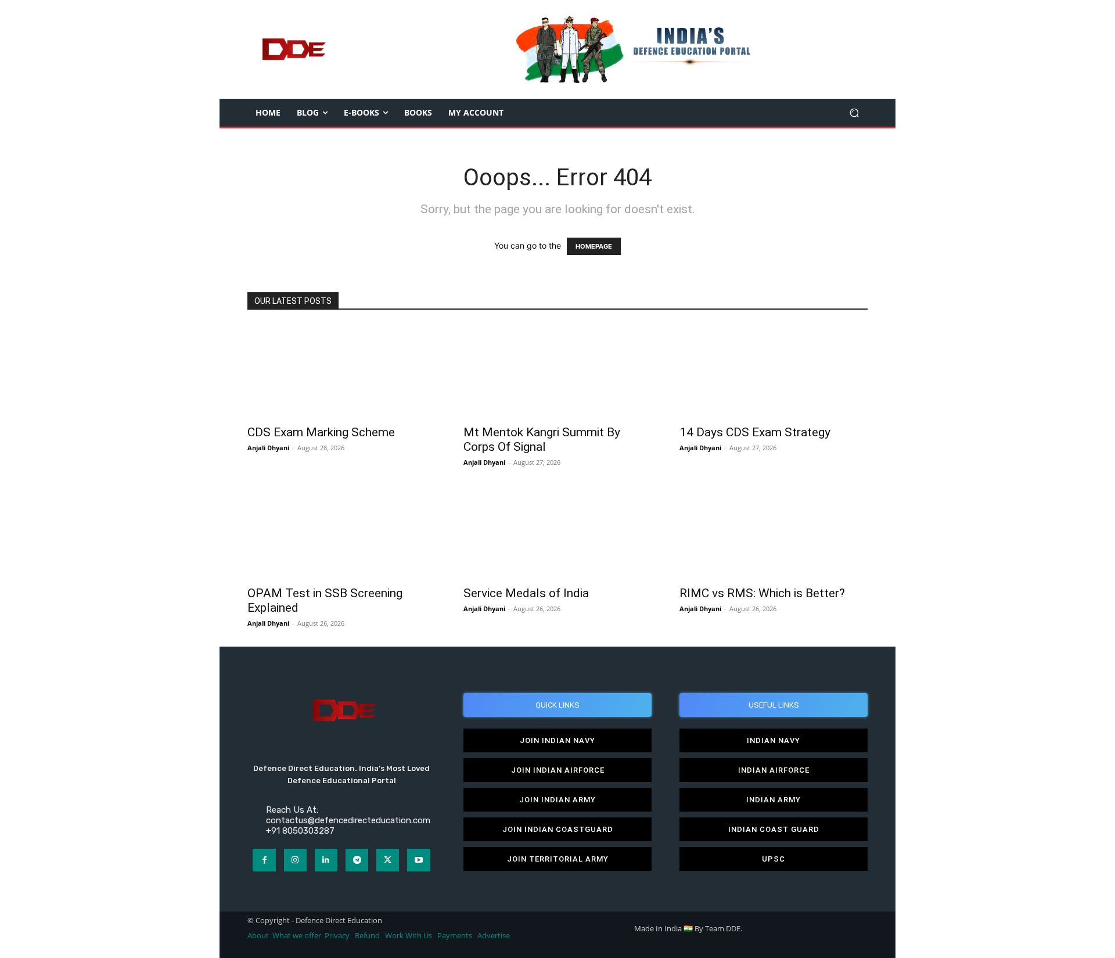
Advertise (493, 936)
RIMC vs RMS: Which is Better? (762, 593)
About (258, 936)
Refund (367, 936)
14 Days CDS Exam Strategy (754, 432)
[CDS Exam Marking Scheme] (341, 371)
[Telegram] (357, 860)
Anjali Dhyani (268, 447)
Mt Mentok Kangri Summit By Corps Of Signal (541, 439)
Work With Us (408, 936)
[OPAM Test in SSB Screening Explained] (341, 532)
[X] (387, 860)
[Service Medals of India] (557, 532)
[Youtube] (418, 860)
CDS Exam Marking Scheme (321, 432)
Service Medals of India (526, 593)
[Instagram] (295, 860)
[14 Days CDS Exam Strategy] (773, 371)
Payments (454, 936)
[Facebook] (264, 860)
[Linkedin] (326, 860)
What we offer (296, 936)
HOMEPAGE (594, 246)
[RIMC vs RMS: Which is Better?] (773, 532)
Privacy (338, 936)
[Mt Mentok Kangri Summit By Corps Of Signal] (557, 371)
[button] (854, 113)
